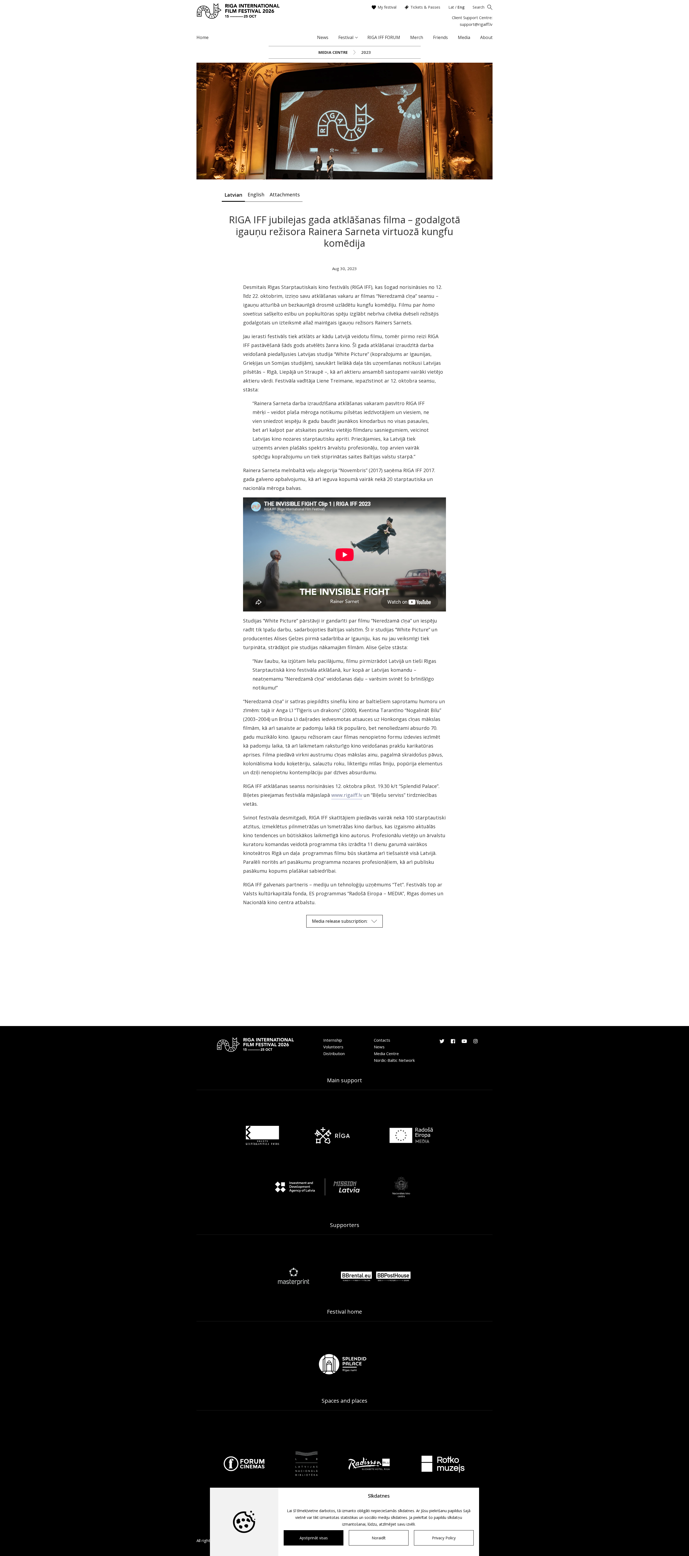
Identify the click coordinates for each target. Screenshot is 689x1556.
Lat (451, 7)
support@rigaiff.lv (476, 24)
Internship (332, 1040)
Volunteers (333, 1046)
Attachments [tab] (285, 194)
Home (202, 37)
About (486, 37)
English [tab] (256, 194)
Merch (416, 37)
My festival (387, 7)
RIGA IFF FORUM (383, 37)
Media (464, 37)
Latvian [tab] (233, 195)
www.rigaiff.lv (346, 795)
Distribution (334, 1053)
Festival (345, 37)
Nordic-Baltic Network (394, 1060)
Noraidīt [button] (379, 1537)
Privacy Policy (444, 1537)
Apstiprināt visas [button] (314, 1537)
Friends (440, 37)
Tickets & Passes (425, 7)
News (322, 37)
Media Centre (333, 52)
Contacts (382, 1040)
